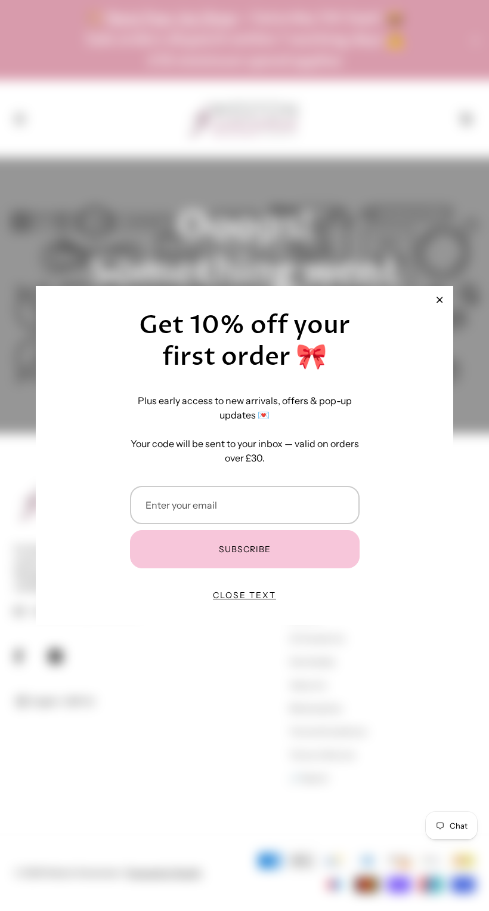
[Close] (439, 300)
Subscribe (245, 549)
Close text (244, 595)
